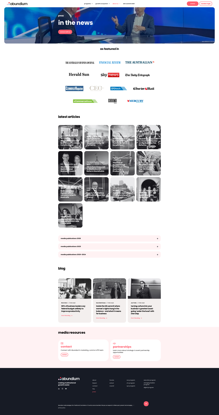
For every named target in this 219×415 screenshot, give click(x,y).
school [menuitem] (112, 383)
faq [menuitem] (93, 389)
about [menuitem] (94, 380)
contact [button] (64, 354)
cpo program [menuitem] (131, 386)
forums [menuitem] (112, 380)
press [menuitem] (94, 392)
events (192, 3)
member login (205, 3)
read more (70, 171)
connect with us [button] (65, 32)
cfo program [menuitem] (131, 383)
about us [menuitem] (115, 4)
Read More (70, 145)
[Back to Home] (17, 3)
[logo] (69, 378)
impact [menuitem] (94, 383)
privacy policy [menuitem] (61, 407)
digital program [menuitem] (149, 387)
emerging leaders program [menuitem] (149, 383)
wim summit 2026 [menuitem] (128, 4)
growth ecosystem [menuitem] (101, 4)
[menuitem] (99, 378)
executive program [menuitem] (150, 380)
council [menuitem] (112, 386)
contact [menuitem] (94, 386)
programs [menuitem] (87, 4)
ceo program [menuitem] (131, 380)
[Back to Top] (146, 403)
